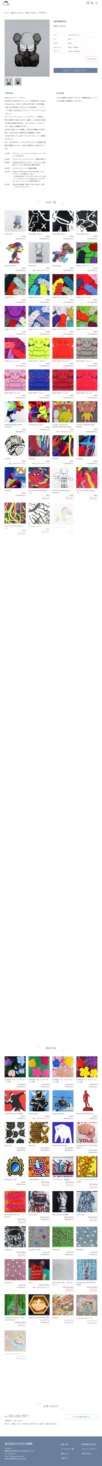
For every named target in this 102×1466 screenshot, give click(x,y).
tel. (17, 1416)
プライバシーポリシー (89, 1449)
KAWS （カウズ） (30, 13)
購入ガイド (65, 1453)
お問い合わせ (86, 1453)
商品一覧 (64, 1444)
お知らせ (64, 1458)
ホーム (7, 13)
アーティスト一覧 (67, 1449)
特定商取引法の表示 (88, 1444)
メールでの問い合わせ (80, 1417)
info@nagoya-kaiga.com (16, 1456)
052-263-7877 (12, 1453)
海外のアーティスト (17, 13)
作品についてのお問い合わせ (74, 70)
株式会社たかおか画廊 (18, 1444)
